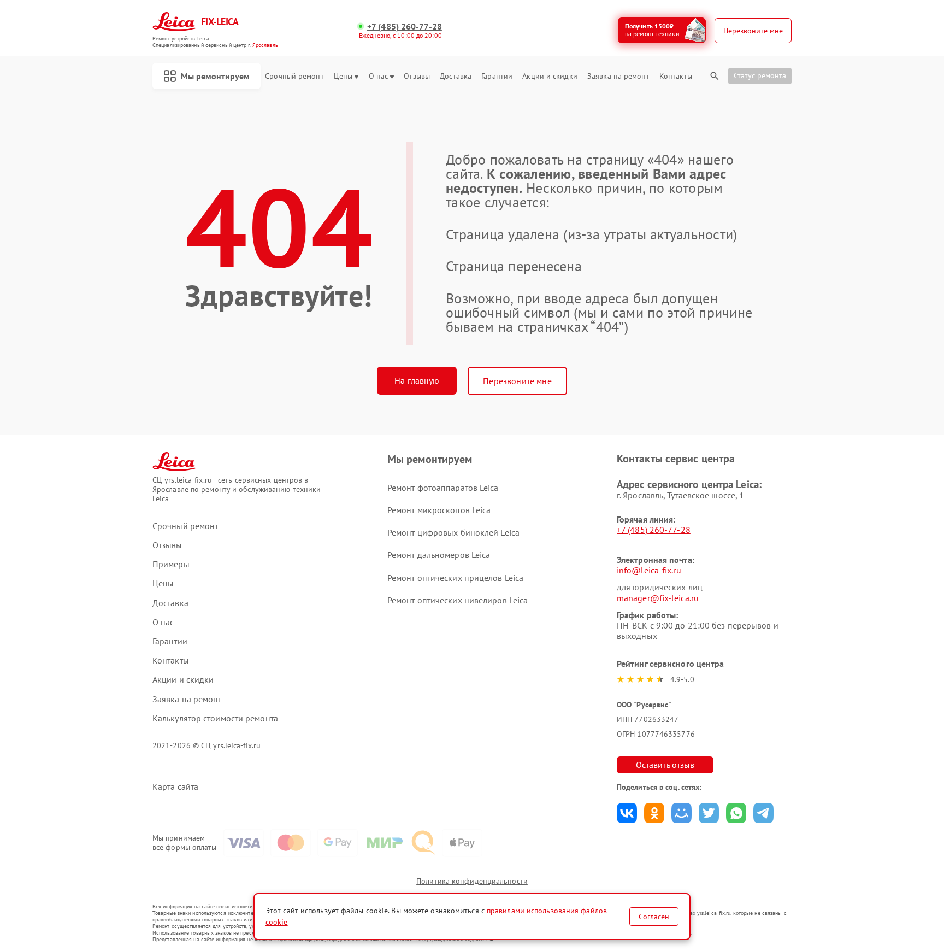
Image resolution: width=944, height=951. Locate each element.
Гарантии (496, 76)
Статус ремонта (760, 75)
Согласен (654, 916)
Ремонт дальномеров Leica (438, 554)
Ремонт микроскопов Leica (439, 509)
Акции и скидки (549, 76)
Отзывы (417, 76)
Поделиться (627, 813)
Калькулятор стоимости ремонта (215, 718)
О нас (378, 76)
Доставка (455, 76)
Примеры (171, 564)
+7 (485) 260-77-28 (404, 26)
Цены (343, 76)
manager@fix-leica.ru (658, 597)
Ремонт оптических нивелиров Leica (457, 600)
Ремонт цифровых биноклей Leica (453, 532)
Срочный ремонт (294, 76)
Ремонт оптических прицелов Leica (455, 577)
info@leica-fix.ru (649, 570)
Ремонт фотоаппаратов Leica (443, 487)
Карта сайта (175, 787)
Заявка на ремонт (618, 76)
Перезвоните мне (517, 380)
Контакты (675, 76)
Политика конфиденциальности (472, 881)
